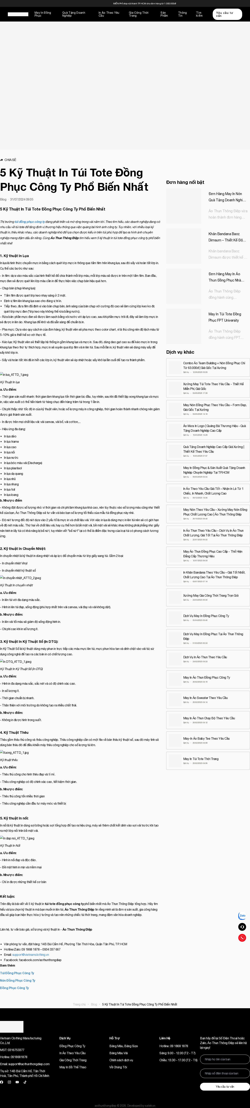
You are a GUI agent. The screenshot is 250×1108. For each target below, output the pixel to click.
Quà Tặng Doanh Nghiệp (73, 14)
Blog (94, 1004)
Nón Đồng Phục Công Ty (17, 980)
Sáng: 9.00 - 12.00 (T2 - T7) (177, 1053)
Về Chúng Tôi (118, 1067)
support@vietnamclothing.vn (30, 954)
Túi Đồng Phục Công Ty (17, 973)
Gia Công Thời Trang (139, 14)
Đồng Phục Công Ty (14, 988)
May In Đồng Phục (43, 14)
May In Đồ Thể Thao (72, 1067)
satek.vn (150, 1105)
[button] (80, 159)
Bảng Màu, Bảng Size (123, 1046)
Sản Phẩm (164, 14)
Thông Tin (182, 14)
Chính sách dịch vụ (121, 1060)
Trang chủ (79, 1004)
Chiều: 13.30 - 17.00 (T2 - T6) (178, 1060)
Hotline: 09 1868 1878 (173, 1046)
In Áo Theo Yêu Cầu (109, 14)
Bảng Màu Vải (118, 1053)
